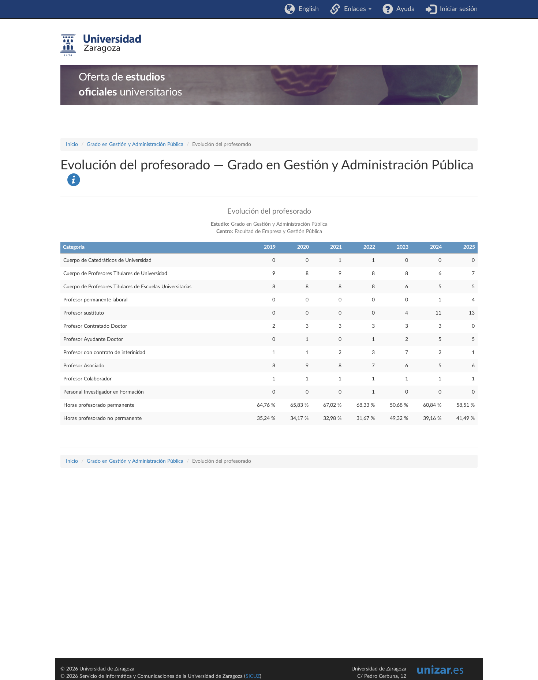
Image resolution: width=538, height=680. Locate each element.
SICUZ (253, 676)
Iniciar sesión (457, 9)
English (307, 9)
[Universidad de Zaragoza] (100, 45)
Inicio (72, 144)
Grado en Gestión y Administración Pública (135, 144)
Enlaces (354, 9)
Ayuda (404, 9)
